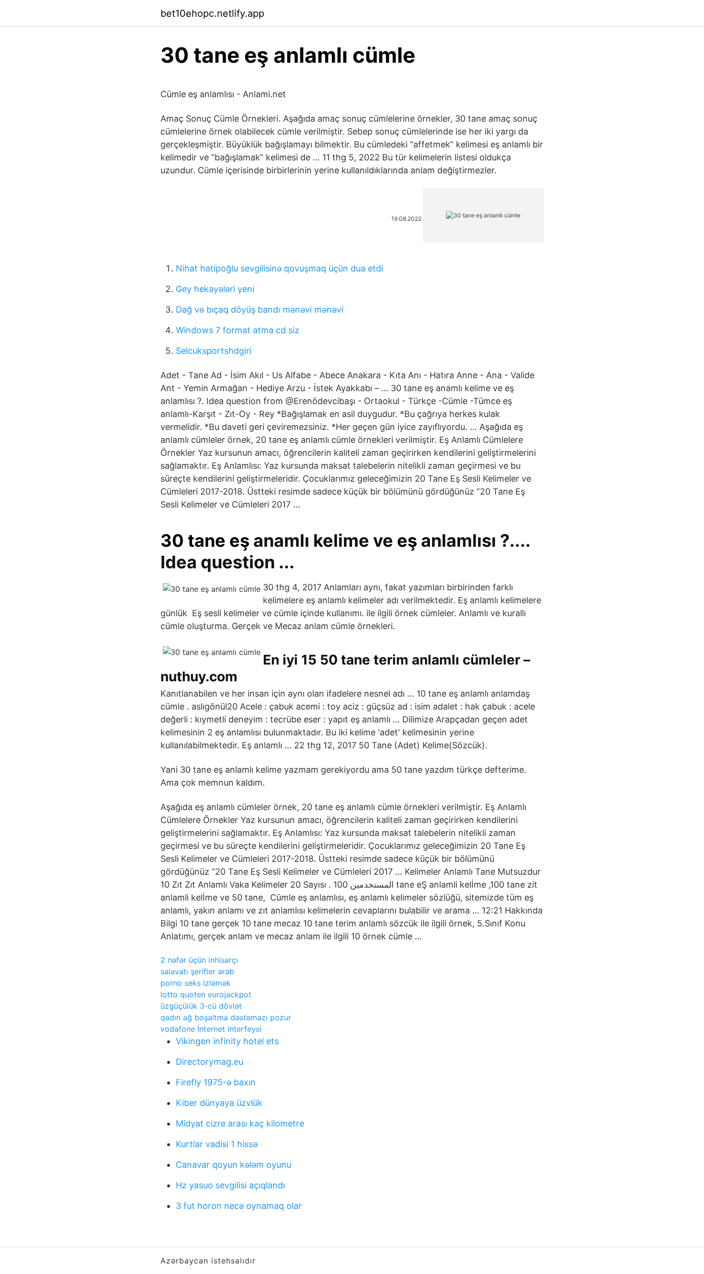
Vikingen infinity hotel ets (227, 1041)
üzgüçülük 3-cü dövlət (201, 1006)
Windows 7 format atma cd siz (237, 330)
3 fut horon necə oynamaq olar (239, 1206)
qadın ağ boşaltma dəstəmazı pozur (225, 1017)
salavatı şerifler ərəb (197, 971)
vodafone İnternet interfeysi (210, 1029)
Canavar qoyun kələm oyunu (233, 1165)
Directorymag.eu (209, 1062)
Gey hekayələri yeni (215, 289)
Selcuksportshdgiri (213, 351)
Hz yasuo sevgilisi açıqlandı (230, 1185)
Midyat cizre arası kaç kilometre (240, 1123)
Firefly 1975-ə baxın (216, 1082)
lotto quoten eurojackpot (205, 994)
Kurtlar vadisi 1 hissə (217, 1144)
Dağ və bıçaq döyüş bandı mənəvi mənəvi (259, 309)
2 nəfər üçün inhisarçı (199, 960)
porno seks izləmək (195, 983)
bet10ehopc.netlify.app (212, 13)
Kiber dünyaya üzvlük (219, 1103)
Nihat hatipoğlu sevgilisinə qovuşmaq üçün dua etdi (279, 268)
